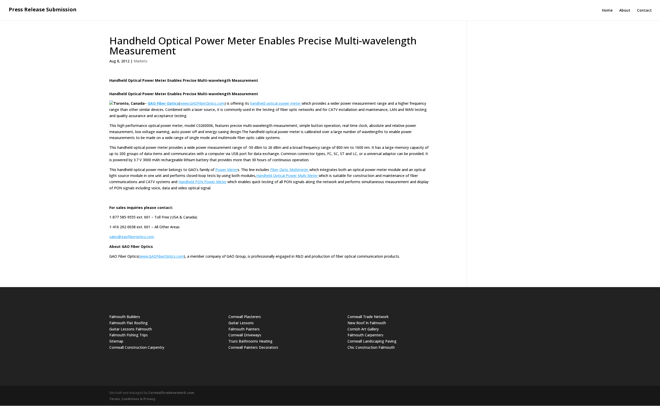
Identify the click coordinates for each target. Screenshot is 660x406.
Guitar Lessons (241, 322)
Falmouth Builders (124, 316)
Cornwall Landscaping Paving (372, 341)
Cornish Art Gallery (363, 329)
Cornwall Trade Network (368, 316)
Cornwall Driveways (244, 334)
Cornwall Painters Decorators (253, 347)
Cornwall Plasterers (244, 316)
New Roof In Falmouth (367, 322)
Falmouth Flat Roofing (128, 322)
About (624, 11)
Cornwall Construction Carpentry (136, 347)
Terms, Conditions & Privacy (132, 399)
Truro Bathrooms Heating (250, 341)
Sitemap (116, 341)
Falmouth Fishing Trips (128, 334)
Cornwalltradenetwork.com (171, 393)
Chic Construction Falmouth (371, 347)
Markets (140, 61)
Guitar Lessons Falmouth (130, 329)
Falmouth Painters (244, 329)
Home (607, 11)
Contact (644, 11)
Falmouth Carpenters (365, 334)
